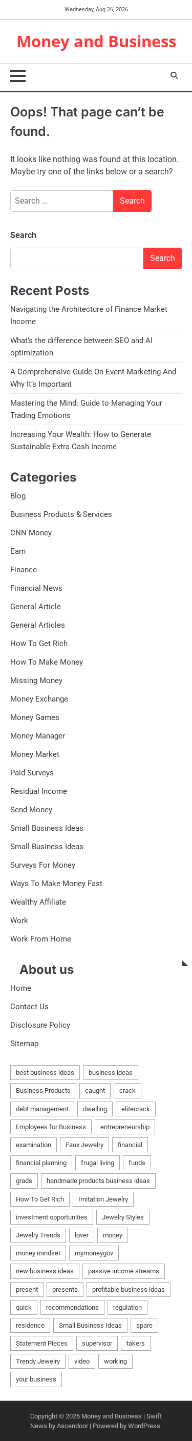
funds (137, 1163)
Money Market (34, 754)
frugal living (97, 1163)
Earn (18, 551)
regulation (127, 1307)
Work (19, 920)
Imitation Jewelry (103, 1199)
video (82, 1361)
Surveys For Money (42, 865)
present (27, 1289)
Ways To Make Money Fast (56, 883)
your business (36, 1379)
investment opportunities (52, 1217)
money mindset (38, 1253)
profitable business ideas (128, 1289)
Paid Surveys (32, 772)
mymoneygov (94, 1253)
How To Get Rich (39, 643)
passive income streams (123, 1271)
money (112, 1235)
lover (82, 1235)
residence (30, 1325)
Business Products (43, 1090)
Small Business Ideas (46, 828)
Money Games (34, 717)
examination (33, 1145)
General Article (35, 606)
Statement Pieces (42, 1343)
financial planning (41, 1163)
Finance (23, 569)
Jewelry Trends (38, 1235)
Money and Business (96, 41)
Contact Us (29, 1006)
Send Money (31, 809)
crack (127, 1090)
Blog (18, 496)
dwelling (95, 1109)
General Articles (37, 625)
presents (65, 1289)
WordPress (144, 1426)
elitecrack (135, 1109)
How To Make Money (46, 662)
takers (135, 1343)
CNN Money (31, 532)
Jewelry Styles (123, 1217)
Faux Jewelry (84, 1145)
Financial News (36, 588)
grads (24, 1181)
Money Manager (37, 735)
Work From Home (40, 939)
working (115, 1361)
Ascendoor (72, 1426)
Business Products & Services (61, 514)
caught (95, 1090)
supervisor (97, 1343)
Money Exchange (39, 699)
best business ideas (45, 1072)
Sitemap (24, 1043)
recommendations (72, 1307)
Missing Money (36, 680)
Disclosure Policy (40, 1025)
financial (130, 1145)
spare (144, 1325)
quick (24, 1307)
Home (20, 988)
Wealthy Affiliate (38, 902)
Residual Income (38, 791)
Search (23, 235)
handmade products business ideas (98, 1181)
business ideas (111, 1072)
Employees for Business (51, 1127)
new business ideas (45, 1271)
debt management (42, 1109)
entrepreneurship (125, 1127)
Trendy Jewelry (38, 1361)
